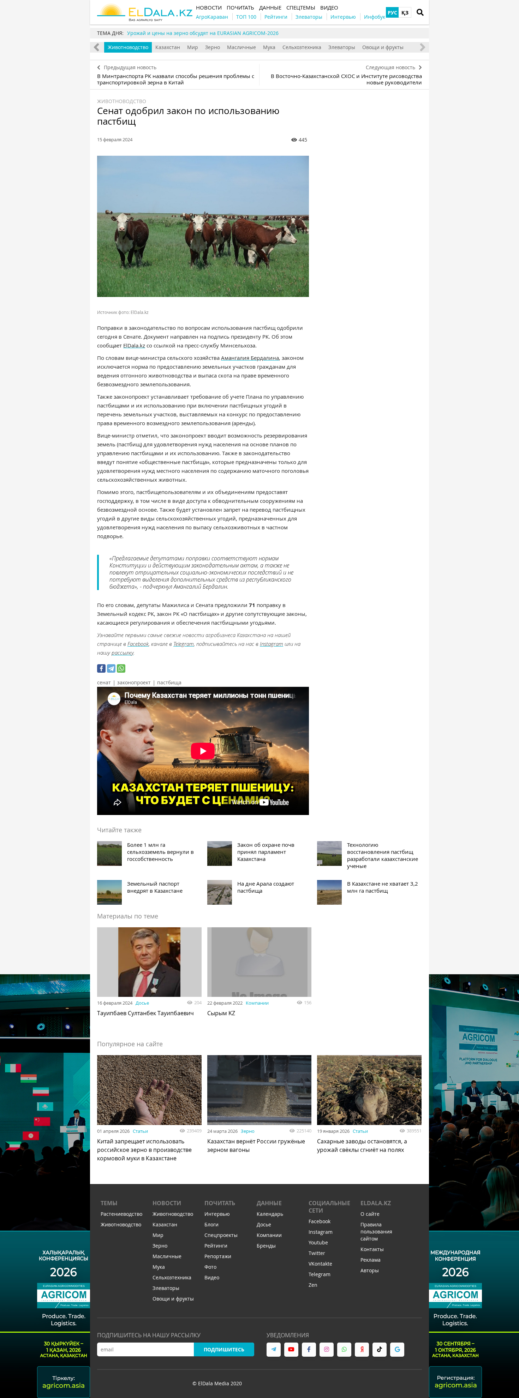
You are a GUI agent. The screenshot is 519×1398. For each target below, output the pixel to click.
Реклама (370, 1259)
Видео (211, 1277)
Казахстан (167, 47)
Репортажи (217, 1256)
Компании (257, 1003)
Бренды (266, 1245)
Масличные (241, 47)
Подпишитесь (224, 1349)
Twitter (317, 1253)
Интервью (217, 1213)
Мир (192, 47)
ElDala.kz (134, 345)
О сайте (370, 1213)
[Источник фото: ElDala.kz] (203, 226)
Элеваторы (341, 47)
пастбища (169, 682)
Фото (210, 1266)
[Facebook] (101, 668)
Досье (142, 1003)
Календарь (270, 1213)
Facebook (138, 643)
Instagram (271, 643)
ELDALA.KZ (375, 1203)
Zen (313, 1284)
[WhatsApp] (121, 668)
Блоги (211, 1224)
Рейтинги (215, 1245)
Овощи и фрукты (383, 47)
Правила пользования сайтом (376, 1231)
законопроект (134, 682)
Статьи (140, 1131)
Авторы (369, 1270)
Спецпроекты (221, 1235)
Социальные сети (329, 1206)
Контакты (372, 1249)
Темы (109, 1203)
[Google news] (397, 1350)
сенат (104, 682)
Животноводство (128, 47)
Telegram (183, 643)
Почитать (219, 1203)
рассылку (122, 652)
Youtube (318, 1242)
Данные (269, 1203)
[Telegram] (111, 668)
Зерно (212, 47)
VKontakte (320, 1263)
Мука (269, 47)
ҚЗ (404, 12)
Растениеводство (121, 1213)
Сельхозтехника (301, 47)
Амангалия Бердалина (250, 357)
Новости (167, 1203)
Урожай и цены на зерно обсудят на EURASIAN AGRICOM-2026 (203, 33)
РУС (392, 12)
